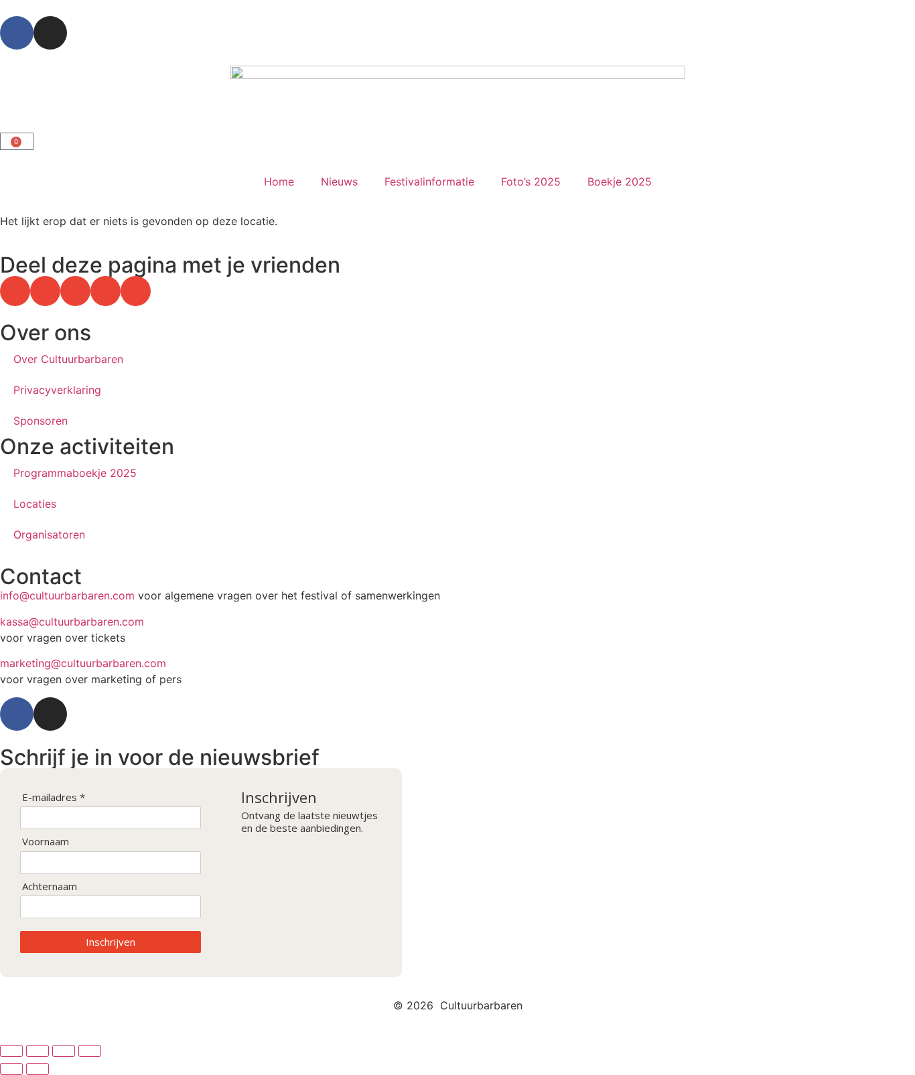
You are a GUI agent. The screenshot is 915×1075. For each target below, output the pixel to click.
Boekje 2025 (619, 181)
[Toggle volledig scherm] (37, 1051)
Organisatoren (49, 534)
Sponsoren (40, 420)
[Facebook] (16, 33)
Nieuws (339, 181)
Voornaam (45, 841)
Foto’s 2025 (531, 181)
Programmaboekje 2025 (75, 473)
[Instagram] (50, 33)
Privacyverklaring (57, 390)
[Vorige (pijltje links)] (11, 1069)
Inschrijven (110, 941)
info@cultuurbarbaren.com (67, 595)
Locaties (34, 503)
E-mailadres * (53, 797)
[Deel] (63, 1051)
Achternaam (49, 886)
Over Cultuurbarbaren (68, 359)
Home (279, 181)
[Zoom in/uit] (11, 1051)
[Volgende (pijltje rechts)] (37, 1069)
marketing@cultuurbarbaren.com (83, 663)
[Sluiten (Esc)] (89, 1051)
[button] (15, 291)
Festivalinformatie (429, 181)
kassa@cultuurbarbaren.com (72, 621)
